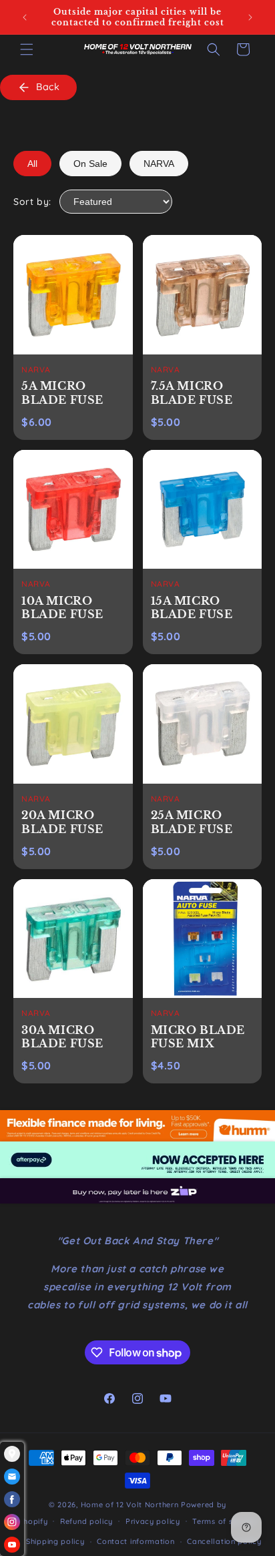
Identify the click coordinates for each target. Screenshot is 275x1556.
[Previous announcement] (24, 17)
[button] (26, 49)
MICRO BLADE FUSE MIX (198, 1037)
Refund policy (86, 1521)
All (32, 163)
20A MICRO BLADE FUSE (62, 822)
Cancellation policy (224, 1541)
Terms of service (224, 1521)
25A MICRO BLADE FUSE (192, 822)
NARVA (159, 163)
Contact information (135, 1541)
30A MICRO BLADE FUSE (62, 1037)
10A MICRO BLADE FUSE (62, 607)
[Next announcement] (250, 17)
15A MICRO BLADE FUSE (192, 607)
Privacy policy (152, 1521)
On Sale (90, 163)
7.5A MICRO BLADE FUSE (192, 393)
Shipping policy (55, 1541)
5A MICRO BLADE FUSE (62, 393)
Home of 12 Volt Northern (130, 1504)
